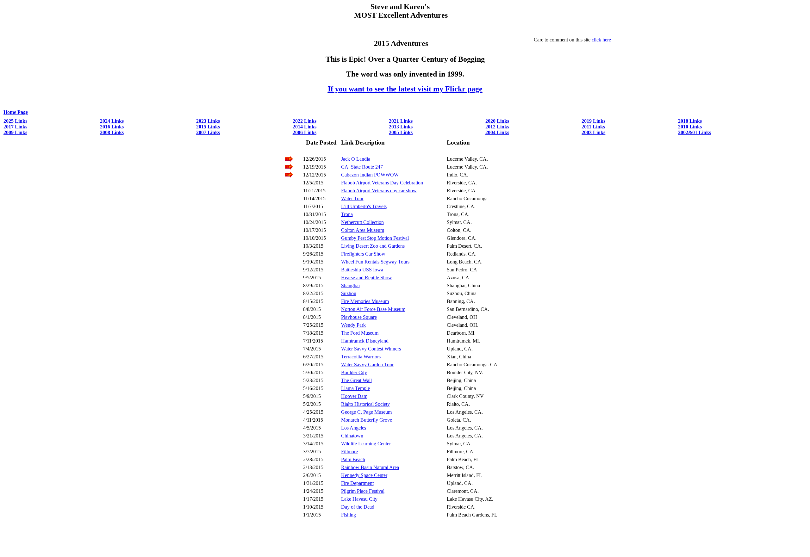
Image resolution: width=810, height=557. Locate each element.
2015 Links (208, 126)
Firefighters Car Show (363, 254)
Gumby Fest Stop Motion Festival (375, 238)
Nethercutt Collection (362, 222)
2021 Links (401, 121)
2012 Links (497, 126)
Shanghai (350, 285)
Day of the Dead (357, 507)
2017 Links (15, 126)
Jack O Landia (355, 159)
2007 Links (208, 132)
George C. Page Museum (366, 412)
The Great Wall (356, 380)
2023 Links (208, 121)
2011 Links (593, 126)
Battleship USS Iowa (362, 269)
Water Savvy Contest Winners (371, 348)
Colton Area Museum (362, 230)
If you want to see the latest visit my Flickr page (405, 89)
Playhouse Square (359, 317)
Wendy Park (353, 325)
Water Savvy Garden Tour (367, 364)
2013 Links (401, 126)
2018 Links (690, 121)
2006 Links (304, 132)
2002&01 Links (694, 132)
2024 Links (112, 121)
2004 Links (497, 132)
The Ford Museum (359, 333)
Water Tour (352, 198)
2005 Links (401, 132)
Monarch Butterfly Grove (366, 420)
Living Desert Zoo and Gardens (373, 246)
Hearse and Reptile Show (366, 277)
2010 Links (690, 126)
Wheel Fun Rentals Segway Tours (375, 261)
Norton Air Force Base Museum (373, 309)
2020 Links (497, 121)
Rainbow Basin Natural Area (370, 467)
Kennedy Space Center (364, 475)
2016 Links (112, 126)
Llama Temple (355, 388)
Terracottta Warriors (361, 356)
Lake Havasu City (359, 499)
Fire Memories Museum (365, 301)
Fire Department (357, 483)
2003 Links (593, 132)
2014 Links (304, 126)
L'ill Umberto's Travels (364, 206)
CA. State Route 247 (362, 167)
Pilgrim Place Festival (362, 491)
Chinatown (352, 435)
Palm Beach (353, 459)
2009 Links (15, 132)
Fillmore (349, 451)
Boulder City (354, 372)
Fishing (348, 514)
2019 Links (593, 121)
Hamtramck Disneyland (365, 340)
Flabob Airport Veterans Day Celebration (382, 182)
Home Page (15, 112)
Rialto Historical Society (365, 404)
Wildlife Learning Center (366, 443)
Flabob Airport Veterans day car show (379, 190)
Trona (347, 214)
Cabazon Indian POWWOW (370, 174)
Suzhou (348, 293)
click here (601, 39)
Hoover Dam (354, 396)
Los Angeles (353, 427)
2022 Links (304, 121)
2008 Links (112, 132)
